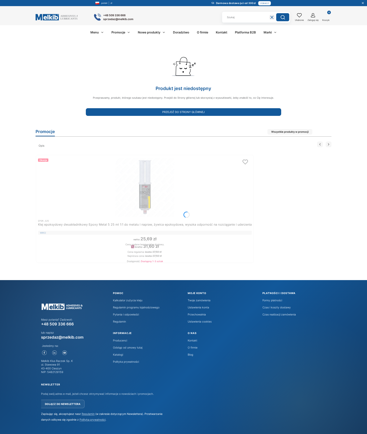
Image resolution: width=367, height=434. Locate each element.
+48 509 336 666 (57, 324)
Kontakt (192, 340)
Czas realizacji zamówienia (279, 314)
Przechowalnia (197, 314)
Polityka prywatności (126, 361)
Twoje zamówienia (199, 300)
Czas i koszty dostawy (276, 307)
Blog (190, 354)
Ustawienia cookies (200, 321)
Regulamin (119, 321)
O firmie (192, 347)
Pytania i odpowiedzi (126, 314)
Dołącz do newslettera (62, 404)
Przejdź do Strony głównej (183, 112)
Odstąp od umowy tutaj (127, 347)
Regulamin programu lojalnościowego (136, 307)
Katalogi (118, 354)
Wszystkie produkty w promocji (290, 131)
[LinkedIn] (54, 353)
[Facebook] (44, 353)
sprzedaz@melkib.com (62, 337)
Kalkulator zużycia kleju (127, 300)
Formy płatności (272, 300)
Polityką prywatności (93, 419)
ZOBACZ (264, 3)
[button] (282, 17)
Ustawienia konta (198, 307)
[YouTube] (64, 353)
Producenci (120, 340)
